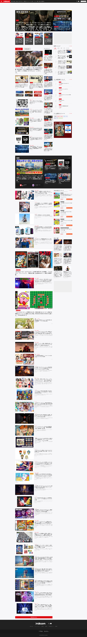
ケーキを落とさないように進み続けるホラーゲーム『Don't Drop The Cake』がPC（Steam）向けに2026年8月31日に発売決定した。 (43, 418)
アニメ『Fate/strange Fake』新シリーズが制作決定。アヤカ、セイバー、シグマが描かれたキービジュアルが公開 (43, 498)
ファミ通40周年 (38, 354)
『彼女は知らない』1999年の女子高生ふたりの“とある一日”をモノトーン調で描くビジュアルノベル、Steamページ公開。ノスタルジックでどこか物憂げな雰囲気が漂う (36, 86)
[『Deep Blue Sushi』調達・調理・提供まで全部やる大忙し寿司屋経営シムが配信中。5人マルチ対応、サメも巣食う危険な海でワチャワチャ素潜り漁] (24, 573)
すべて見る (70, 79)
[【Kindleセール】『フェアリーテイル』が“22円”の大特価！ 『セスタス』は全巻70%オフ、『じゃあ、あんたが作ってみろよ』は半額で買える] (58, 255)
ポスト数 (67, 48)
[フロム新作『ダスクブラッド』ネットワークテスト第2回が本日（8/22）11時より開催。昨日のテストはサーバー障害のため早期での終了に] (24, 489)
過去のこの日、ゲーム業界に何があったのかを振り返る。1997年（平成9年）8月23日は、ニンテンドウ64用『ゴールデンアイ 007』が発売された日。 (43, 335)
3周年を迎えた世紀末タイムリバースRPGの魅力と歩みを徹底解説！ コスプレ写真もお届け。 (43, 320)
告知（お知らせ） (56, 16)
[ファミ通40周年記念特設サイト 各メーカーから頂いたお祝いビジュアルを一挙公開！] (24, 359)
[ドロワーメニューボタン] (1, 1)
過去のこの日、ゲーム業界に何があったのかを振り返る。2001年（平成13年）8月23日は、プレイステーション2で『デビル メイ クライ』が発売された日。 (43, 347)
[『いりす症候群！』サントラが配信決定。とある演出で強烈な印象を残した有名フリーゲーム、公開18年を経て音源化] (24, 207)
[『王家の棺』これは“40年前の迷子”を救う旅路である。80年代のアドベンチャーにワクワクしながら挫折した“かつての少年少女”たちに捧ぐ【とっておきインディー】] (24, 478)
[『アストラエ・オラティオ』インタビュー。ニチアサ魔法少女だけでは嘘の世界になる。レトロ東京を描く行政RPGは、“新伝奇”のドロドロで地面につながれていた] (48, 91)
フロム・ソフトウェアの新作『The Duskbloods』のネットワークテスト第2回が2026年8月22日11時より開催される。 (43, 489)
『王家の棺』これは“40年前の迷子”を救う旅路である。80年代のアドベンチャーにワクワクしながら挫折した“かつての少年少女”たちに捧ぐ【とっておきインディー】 (43, 475)
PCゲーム (21, 1)
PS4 (66, 116)
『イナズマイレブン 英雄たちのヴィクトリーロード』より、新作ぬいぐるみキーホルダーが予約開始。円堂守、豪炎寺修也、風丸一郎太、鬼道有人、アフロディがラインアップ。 (43, 454)
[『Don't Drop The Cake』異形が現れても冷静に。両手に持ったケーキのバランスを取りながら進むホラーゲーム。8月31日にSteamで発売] (24, 418)
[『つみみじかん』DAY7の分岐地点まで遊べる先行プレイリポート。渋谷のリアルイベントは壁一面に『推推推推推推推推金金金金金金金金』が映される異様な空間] (24, 596)
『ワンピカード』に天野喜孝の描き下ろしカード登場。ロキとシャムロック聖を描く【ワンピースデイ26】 (61, 52)
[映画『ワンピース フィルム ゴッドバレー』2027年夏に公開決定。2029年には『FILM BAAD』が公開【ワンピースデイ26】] (22, 140)
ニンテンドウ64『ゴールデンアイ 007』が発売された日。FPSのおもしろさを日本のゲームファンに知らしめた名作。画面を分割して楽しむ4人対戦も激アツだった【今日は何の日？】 (43, 332)
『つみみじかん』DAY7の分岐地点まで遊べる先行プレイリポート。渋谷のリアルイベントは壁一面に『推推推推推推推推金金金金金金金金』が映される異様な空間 (43, 593)
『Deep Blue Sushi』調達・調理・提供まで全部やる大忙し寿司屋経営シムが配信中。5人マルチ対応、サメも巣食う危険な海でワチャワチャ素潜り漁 (43, 570)
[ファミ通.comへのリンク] (6, 1)
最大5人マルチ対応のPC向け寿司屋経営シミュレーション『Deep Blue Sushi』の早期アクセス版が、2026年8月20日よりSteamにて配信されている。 (43, 573)
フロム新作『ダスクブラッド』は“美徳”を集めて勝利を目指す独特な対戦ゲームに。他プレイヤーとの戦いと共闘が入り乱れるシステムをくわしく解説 (48, 71)
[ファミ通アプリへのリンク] (41, 631)
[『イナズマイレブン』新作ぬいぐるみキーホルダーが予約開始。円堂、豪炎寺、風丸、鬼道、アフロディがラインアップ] (24, 454)
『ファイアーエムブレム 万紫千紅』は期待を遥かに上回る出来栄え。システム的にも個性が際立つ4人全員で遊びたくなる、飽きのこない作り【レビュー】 (68, 261)
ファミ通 (36, 357)
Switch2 (14, 1)
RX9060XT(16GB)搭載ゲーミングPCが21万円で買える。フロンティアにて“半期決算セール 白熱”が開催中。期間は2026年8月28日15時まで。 (43, 230)
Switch (17, 1)
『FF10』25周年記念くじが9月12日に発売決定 (42, 215)
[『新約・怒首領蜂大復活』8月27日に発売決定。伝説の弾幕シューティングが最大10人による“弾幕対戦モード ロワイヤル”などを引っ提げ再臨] (24, 584)
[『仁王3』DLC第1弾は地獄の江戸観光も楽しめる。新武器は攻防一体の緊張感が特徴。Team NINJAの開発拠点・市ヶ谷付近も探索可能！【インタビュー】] (48, 131)
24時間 (58, 48)
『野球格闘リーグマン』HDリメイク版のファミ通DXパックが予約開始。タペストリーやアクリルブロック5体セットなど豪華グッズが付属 (43, 546)
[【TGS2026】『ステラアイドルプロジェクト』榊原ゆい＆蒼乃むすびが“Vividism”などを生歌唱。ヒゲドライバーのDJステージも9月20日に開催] (24, 513)
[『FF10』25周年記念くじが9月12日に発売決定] (24, 219)
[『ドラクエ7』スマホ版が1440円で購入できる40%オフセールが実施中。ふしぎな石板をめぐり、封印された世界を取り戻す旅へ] (24, 394)
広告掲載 (56, 626)
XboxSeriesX (60, 118)
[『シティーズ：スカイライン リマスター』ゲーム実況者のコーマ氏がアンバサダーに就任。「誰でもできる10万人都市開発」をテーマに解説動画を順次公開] (22, 112)
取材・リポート (37, 591)
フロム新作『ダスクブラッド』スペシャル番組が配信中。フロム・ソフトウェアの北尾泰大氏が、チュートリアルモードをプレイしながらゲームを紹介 (29, 40)
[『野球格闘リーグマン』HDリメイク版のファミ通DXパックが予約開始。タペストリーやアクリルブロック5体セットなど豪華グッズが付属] (24, 549)
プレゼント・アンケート (19, 37)
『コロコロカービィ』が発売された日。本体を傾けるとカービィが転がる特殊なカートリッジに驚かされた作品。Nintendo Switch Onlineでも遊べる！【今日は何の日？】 (33, 313)
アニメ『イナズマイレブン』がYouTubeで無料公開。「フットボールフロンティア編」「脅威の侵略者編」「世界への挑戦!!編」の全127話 (43, 427)
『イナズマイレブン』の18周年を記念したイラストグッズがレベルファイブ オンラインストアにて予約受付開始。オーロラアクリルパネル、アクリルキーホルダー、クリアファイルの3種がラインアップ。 (43, 466)
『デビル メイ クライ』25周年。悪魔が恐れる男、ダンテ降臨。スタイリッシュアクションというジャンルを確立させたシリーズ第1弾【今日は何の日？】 (43, 344)
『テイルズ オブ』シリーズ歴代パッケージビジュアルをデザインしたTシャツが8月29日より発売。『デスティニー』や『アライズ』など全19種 (21, 86)
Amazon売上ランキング (59, 190)
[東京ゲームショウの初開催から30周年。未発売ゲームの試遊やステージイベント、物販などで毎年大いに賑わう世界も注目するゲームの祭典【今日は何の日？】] (24, 537)
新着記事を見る (34, 617)
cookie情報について (51, 626)
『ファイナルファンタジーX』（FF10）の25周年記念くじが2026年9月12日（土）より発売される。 (43, 216)
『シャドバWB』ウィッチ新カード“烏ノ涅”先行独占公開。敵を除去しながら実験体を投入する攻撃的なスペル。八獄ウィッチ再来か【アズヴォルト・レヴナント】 (29, 70)
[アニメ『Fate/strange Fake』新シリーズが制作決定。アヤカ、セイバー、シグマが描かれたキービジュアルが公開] (24, 501)
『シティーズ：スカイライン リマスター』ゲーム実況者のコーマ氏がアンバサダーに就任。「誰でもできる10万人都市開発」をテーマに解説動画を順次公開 (36, 110)
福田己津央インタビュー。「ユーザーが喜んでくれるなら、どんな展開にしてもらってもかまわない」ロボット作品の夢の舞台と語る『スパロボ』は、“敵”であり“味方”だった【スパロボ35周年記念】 (38, 40)
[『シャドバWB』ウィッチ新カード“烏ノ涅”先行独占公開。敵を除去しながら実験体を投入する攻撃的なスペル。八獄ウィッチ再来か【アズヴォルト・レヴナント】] (29, 58)
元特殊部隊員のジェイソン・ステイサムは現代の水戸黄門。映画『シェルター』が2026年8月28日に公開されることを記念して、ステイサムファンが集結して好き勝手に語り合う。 (43, 283)
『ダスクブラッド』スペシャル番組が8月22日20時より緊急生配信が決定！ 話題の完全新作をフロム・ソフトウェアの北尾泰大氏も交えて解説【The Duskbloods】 (48, 40)
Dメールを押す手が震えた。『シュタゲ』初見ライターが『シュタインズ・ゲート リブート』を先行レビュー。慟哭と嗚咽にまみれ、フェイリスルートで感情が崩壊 (48, 110)
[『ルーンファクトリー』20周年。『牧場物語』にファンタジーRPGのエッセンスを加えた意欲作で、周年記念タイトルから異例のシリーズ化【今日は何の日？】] (22, 121)
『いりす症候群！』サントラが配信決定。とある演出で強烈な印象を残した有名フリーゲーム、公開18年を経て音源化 (43, 204)
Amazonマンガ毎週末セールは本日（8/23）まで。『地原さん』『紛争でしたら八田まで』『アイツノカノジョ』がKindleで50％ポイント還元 (43, 192)
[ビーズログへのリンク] (46, 631)
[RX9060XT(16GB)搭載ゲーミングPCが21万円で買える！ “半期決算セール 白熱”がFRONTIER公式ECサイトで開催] (24, 231)
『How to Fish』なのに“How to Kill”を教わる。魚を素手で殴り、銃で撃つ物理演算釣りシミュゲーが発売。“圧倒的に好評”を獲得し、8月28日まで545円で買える (43, 558)
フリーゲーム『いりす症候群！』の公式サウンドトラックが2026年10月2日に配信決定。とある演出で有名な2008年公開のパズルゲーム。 (43, 206)
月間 (64, 48)
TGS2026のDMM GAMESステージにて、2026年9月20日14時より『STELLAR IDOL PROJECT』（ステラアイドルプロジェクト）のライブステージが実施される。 (43, 513)
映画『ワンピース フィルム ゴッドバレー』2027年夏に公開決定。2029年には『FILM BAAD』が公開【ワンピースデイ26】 (36, 138)
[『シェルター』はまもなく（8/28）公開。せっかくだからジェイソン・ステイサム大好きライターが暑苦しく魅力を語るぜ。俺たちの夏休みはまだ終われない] (24, 283)
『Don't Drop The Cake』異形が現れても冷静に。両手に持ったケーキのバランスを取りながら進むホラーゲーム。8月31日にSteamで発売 (43, 415)
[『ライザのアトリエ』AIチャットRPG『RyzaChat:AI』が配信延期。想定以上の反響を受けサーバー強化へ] (48, 144)
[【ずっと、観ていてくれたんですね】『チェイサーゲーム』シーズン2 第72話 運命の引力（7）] (22, 103)
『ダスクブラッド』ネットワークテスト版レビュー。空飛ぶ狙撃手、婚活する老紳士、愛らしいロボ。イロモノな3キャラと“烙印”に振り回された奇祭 (68, 247)
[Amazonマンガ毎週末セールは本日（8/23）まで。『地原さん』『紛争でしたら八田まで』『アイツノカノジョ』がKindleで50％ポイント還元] (24, 195)
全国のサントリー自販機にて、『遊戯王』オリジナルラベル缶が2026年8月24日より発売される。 (43, 442)
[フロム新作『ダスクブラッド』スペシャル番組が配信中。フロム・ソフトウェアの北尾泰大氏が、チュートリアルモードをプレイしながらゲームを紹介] (29, 35)
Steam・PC (56, 118)
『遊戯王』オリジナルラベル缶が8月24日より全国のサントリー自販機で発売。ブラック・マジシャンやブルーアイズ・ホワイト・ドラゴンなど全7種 (62, 67)
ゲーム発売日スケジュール (59, 113)
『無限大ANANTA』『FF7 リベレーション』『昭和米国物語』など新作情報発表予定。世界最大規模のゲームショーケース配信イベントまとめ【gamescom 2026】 (62, 29)
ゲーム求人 (31, 1)
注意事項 (46, 626)
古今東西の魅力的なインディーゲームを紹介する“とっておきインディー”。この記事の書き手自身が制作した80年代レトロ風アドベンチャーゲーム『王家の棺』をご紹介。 (43, 478)
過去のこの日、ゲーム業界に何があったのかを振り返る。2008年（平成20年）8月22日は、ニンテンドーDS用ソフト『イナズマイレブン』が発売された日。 (43, 525)
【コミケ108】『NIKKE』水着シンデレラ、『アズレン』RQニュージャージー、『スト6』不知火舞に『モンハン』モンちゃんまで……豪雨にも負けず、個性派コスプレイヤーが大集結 (43, 380)
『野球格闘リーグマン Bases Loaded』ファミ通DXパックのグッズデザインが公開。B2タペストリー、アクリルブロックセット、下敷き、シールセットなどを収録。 (43, 549)
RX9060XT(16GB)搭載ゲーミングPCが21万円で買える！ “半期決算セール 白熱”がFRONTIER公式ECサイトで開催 (43, 227)
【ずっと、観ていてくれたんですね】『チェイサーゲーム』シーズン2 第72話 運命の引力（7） (36, 101)
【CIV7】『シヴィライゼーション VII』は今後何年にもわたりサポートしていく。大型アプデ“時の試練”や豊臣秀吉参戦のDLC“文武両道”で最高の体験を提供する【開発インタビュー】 (48, 124)
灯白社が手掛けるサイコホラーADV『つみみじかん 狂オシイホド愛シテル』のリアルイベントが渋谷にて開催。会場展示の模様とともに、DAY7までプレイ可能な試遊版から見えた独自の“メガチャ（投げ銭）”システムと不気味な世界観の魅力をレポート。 (43, 596)
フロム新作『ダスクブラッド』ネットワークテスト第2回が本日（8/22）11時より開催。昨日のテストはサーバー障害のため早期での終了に (43, 486)
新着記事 (27, 49)
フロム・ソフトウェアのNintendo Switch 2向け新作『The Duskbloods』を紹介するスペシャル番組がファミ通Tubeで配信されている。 (43, 370)
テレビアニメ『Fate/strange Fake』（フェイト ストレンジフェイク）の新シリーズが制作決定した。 (43, 501)
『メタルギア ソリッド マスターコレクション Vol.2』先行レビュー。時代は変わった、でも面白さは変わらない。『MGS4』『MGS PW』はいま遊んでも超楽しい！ (34, 26)
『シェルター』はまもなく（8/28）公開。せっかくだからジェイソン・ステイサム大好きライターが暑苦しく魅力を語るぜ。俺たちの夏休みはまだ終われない (43, 280)
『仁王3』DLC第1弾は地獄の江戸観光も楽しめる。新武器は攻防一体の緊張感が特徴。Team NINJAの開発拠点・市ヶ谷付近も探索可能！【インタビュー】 (48, 137)
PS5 (19, 1)
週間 (61, 48)
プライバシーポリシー (37, 626)
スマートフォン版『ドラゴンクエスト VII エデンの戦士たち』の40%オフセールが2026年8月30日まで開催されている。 (43, 394)
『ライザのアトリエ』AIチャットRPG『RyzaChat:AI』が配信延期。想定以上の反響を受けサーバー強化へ (48, 149)
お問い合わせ (31, 626)
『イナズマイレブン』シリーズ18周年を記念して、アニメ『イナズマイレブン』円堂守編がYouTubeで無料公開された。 (43, 430)
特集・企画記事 (41, 1)
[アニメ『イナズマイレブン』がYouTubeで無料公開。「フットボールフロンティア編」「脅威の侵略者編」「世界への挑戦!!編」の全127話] (24, 430)
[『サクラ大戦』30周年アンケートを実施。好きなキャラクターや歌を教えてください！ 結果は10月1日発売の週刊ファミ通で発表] (19, 35)
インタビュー (37, 37)
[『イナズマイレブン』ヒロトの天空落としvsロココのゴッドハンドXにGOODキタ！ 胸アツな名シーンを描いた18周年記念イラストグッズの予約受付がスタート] (24, 466)
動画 (37, 1)
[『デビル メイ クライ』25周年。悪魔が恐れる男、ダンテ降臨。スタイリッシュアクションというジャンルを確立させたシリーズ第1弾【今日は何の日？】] (24, 347)
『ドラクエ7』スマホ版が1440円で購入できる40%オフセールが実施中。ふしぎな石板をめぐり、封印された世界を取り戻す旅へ (43, 391)
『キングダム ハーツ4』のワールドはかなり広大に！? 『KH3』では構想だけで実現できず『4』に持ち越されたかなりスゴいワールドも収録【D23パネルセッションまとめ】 (58, 247)
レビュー (17, 20)
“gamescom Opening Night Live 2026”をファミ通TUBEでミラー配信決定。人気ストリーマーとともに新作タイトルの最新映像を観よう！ (62, 18)
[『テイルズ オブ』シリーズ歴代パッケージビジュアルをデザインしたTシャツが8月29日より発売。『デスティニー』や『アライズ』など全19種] (21, 79)
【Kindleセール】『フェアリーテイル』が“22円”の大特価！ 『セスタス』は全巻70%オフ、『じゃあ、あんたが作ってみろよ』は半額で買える (58, 261)
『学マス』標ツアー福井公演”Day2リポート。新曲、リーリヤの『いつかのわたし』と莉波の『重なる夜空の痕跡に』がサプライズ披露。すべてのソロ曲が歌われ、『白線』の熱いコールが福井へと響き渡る (43, 605)
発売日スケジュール (26, 1)
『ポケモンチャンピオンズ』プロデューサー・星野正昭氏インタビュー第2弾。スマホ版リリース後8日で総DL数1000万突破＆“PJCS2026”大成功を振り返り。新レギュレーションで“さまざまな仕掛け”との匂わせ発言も (48, 84)
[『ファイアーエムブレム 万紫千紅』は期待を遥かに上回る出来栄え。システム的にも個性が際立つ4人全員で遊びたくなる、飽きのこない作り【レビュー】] (68, 255)
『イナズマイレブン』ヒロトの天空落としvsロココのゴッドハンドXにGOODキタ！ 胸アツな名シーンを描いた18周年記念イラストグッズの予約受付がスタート (43, 463)
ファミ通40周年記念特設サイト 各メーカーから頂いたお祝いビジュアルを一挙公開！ (43, 356)
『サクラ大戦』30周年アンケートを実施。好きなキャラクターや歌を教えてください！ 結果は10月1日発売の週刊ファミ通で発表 (19, 40)
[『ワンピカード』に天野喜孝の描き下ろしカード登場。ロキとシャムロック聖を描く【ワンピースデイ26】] (69, 51)
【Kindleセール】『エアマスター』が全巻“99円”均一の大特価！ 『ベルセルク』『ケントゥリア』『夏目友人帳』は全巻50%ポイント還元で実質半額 (33, 273)
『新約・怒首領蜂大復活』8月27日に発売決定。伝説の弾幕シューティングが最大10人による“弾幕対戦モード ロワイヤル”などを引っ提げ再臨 (43, 581)
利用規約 (42, 626)
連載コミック (31, 99)
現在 (55, 48)
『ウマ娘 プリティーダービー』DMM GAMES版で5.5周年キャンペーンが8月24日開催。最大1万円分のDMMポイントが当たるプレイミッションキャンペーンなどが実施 (43, 403)
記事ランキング (57, 46)
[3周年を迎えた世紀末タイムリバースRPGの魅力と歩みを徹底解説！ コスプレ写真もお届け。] (24, 323)
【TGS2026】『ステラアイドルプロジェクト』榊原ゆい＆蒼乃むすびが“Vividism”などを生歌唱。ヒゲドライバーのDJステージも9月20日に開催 (43, 510)
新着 (12, 1)
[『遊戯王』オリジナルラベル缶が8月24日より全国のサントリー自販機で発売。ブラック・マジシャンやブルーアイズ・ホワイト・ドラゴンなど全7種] (69, 67)
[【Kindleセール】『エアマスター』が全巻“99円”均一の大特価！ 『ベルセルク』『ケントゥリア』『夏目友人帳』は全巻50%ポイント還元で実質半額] (33, 259)
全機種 (55, 116)
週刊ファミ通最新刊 (59, 123)
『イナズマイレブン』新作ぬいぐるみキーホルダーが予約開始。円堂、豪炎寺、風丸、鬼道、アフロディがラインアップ (43, 451)
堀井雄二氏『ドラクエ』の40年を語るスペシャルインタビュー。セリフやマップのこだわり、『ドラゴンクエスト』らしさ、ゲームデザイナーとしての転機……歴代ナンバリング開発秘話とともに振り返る (68, 274)
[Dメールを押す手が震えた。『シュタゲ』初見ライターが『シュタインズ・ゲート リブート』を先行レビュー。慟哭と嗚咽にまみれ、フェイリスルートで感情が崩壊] (48, 104)
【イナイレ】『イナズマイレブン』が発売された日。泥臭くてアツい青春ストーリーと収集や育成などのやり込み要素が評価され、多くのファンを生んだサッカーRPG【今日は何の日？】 (43, 522)
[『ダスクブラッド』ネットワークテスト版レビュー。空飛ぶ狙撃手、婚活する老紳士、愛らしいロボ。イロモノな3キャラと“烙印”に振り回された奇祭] (68, 241)
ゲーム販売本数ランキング (59, 79)
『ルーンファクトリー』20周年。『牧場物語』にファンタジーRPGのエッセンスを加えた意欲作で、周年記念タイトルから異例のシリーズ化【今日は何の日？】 (36, 120)
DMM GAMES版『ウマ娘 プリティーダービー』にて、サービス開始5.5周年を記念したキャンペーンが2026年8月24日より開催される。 (43, 406)
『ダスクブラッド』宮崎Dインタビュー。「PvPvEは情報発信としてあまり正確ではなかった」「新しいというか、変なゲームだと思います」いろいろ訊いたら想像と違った (48, 58)
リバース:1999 (37, 318)
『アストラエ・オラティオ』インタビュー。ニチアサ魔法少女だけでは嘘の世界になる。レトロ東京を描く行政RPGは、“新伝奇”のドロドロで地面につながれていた (48, 97)
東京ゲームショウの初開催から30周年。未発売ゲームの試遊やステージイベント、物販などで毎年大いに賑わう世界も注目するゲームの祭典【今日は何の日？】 (43, 534)
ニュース (35, 1)
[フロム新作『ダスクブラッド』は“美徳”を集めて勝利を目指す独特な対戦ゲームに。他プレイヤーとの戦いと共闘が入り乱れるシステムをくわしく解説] (48, 65)
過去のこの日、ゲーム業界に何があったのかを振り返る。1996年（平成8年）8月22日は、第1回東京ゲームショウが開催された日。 (43, 537)
